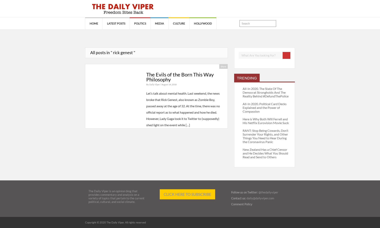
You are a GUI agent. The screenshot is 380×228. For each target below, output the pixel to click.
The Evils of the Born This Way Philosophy (180, 77)
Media (159, 23)
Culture (179, 23)
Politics (140, 23)
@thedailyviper (268, 192)
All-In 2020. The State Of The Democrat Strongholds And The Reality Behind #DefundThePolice (266, 92)
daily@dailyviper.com (260, 198)
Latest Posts (116, 23)
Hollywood (203, 23)
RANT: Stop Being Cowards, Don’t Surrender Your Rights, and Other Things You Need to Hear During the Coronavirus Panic (265, 136)
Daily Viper (154, 84)
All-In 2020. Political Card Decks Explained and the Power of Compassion (265, 107)
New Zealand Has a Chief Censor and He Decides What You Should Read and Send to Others (265, 153)
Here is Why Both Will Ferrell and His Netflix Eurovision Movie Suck (266, 121)
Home (94, 23)
